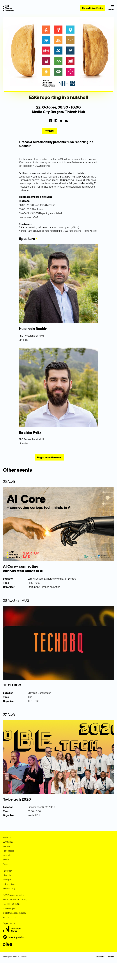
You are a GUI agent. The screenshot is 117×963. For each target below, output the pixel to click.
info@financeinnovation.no (15, 913)
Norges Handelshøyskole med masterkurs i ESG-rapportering (50, 230)
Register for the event (49, 457)
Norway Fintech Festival (92, 8)
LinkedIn (23, 339)
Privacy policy (9, 888)
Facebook (7, 870)
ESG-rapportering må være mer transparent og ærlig (45, 227)
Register (50, 130)
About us (7, 837)
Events (6, 859)
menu (111, 9)
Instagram (7, 879)
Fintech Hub (8, 850)
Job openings (9, 884)
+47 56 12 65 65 (10, 917)
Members (7, 846)
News (5, 864)
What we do (8, 842)
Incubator (7, 855)
